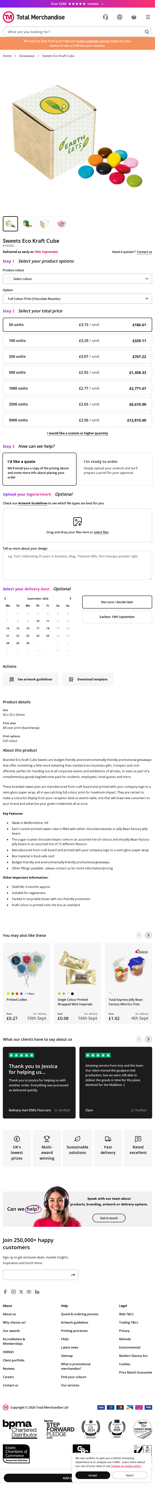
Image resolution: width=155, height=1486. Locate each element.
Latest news (69, 1347)
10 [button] (37, 621)
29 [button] (17, 643)
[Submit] (73, 1275)
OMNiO (8, 1352)
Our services (70, 1385)
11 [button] (47, 621)
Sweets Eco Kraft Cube (58, 56)
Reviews (9, 1369)
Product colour (13, 270)
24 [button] (37, 635)
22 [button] (17, 635)
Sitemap (67, 1356)
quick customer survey (93, 41)
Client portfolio (13, 1360)
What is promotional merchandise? (75, 1366)
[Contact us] (105, 17)
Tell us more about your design (25, 548)
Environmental (129, 1347)
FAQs (65, 1339)
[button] (77, 32)
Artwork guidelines (74, 1322)
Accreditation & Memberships (14, 1341)
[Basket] (133, 17)
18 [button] (47, 628)
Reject (130, 1475)
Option (8, 290)
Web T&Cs (126, 1314)
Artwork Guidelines (32, 503)
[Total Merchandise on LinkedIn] (37, 1291)
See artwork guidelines (35, 679)
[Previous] (139, 935)
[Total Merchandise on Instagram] (13, 1291)
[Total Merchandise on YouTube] (29, 1291)
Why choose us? (14, 1322)
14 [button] (7, 628)
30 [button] (27, 643)
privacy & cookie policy (126, 1466)
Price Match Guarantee (135, 1372)
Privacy (124, 1331)
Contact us (144, 252)
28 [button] (7, 643)
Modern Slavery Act (133, 1356)
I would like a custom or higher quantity (77, 433)
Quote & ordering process (79, 1314)
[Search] (147, 32)
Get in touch (109, 1218)
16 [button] (27, 628)
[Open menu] (148, 17)
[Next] (148, 935)
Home (7, 56)
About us (9, 1314)
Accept (92, 1475)
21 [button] (7, 635)
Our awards (11, 1331)
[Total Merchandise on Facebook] (5, 1291)
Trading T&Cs (128, 1322)
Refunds (125, 1339)
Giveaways (27, 56)
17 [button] (37, 628)
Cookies (124, 1364)
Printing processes (74, 1331)
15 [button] (17, 628)
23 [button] (27, 635)
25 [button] (47, 635)
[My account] (119, 17)
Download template (92, 679)
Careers (8, 1377)
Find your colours (73, 1377)
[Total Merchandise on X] (21, 1291)
